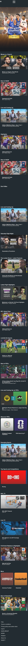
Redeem (3, 635)
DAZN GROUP (5, 631)
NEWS (3, 633)
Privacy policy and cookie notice (9, 626)
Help (2, 622)
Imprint (3, 629)
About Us (3, 638)
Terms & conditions (6, 624)
